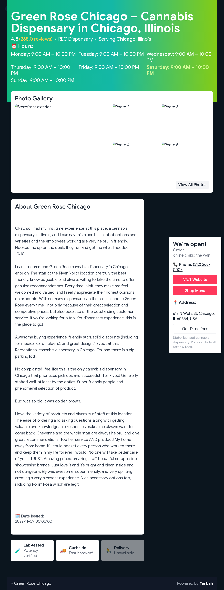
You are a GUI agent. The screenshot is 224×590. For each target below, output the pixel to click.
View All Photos (192, 184)
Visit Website (195, 279)
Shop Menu (195, 290)
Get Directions (195, 328)
